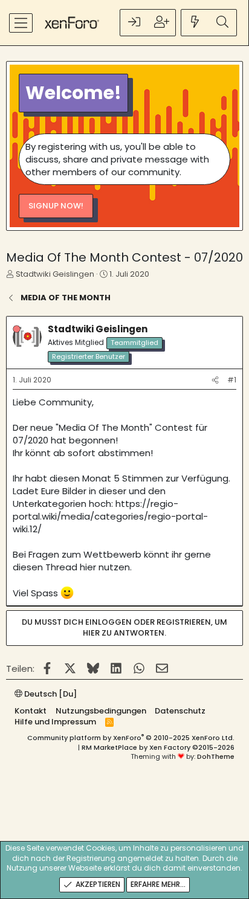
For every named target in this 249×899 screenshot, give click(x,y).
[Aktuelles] (195, 23)
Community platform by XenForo (130, 738)
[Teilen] (215, 380)
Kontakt (31, 711)
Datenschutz (180, 711)
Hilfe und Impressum (55, 721)
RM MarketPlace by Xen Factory (158, 747)
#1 (231, 380)
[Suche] (222, 23)
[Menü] (21, 23)
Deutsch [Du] (49, 694)
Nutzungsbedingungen (101, 711)
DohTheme (215, 756)
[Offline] (17, 329)
